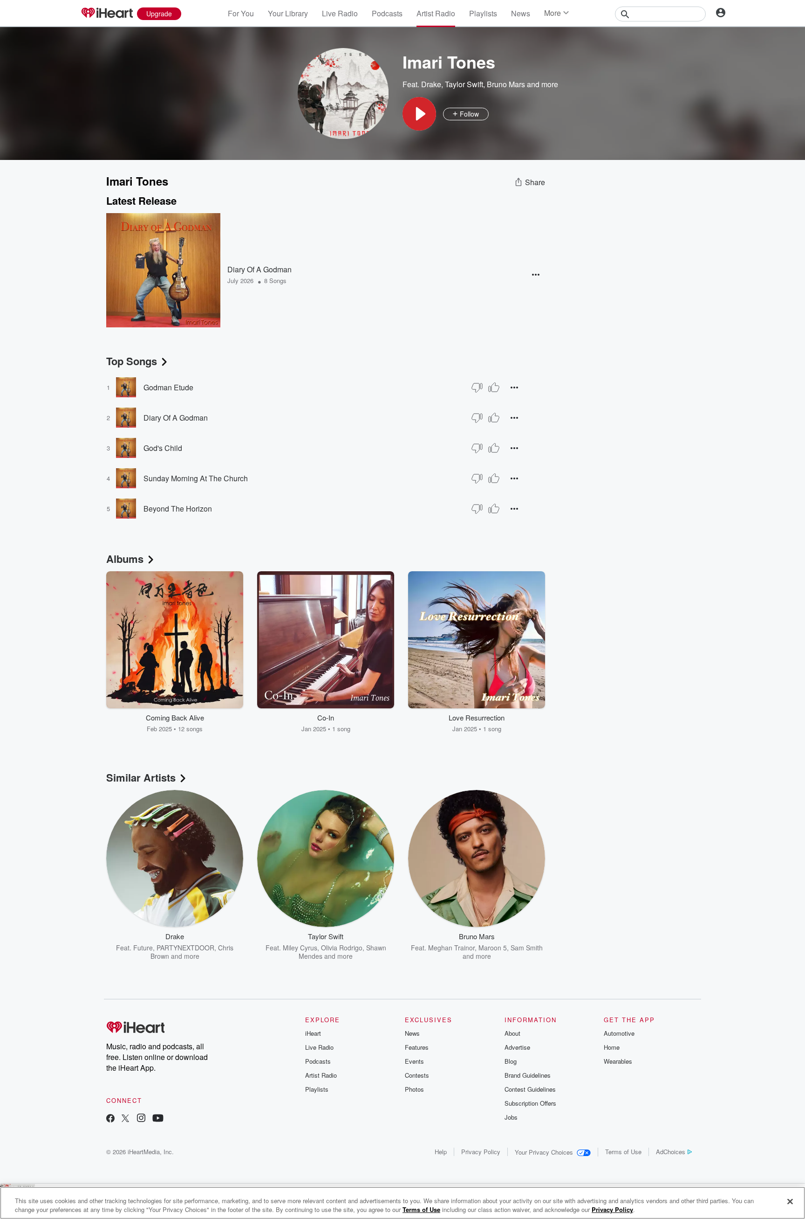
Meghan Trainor (451, 947)
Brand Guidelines (528, 1075)
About (512, 1033)
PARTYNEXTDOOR (185, 947)
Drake (431, 84)
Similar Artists (141, 777)
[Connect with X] (125, 1119)
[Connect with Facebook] (110, 1119)
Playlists (483, 13)
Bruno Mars (506, 84)
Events (414, 1061)
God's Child (162, 448)
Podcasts (387, 13)
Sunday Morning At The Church (195, 478)
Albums (124, 558)
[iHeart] (107, 13)
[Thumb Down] (477, 387)
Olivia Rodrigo (341, 947)
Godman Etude (168, 387)
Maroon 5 (492, 947)
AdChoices (670, 1151)
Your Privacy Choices (544, 1152)
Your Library (288, 13)
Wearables (618, 1061)
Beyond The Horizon (177, 508)
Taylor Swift (464, 84)
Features (417, 1047)
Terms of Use (623, 1151)
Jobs (511, 1117)
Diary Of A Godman (259, 269)
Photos (414, 1089)
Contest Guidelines (530, 1089)
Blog (511, 1061)
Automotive (619, 1033)
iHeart (313, 1033)
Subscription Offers (530, 1103)
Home (612, 1047)
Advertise (517, 1047)
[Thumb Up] (493, 387)
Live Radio (340, 13)
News (520, 13)
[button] (419, 114)
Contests (417, 1075)
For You (241, 13)
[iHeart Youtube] (158, 1119)
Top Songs (131, 360)
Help (441, 1151)
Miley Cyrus (300, 947)
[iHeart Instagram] (141, 1119)
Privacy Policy (480, 1151)
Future (143, 947)
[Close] (790, 1201)
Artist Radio (435, 13)
